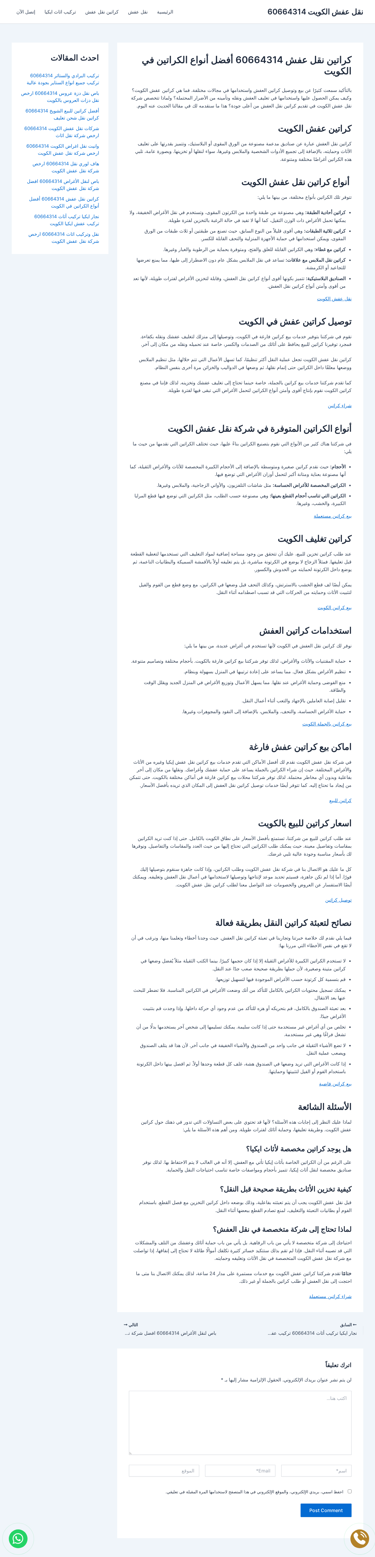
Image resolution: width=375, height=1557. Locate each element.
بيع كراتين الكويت (335, 607)
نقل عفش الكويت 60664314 (315, 11)
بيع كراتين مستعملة (333, 516)
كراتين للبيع (340, 800)
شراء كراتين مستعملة (330, 1296)
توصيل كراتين (338, 900)
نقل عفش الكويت (334, 299)
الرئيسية (165, 12)
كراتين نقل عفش (102, 12)
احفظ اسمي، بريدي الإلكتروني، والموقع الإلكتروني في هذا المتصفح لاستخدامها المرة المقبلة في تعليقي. (254, 1491)
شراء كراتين (340, 405)
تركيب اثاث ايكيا (60, 12)
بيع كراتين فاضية (335, 1084)
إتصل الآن (25, 12)
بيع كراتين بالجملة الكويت (327, 724)
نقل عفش (138, 12)
